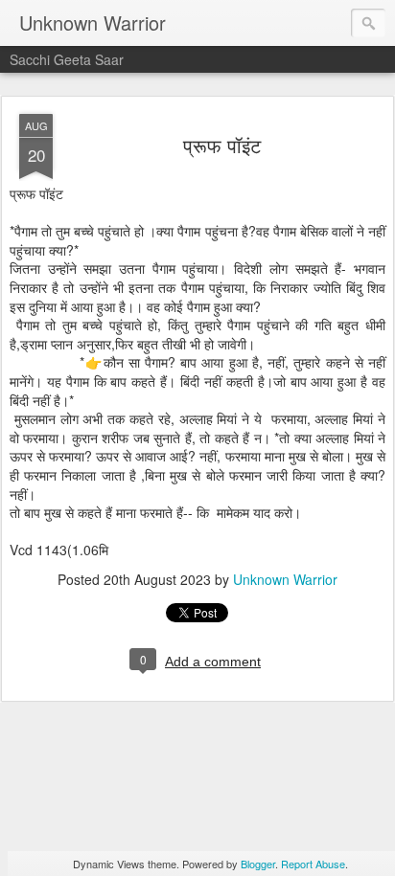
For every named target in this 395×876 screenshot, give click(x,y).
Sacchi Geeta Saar (67, 59)
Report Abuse (313, 863)
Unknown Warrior (285, 579)
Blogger (258, 863)
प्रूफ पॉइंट (222, 145)
